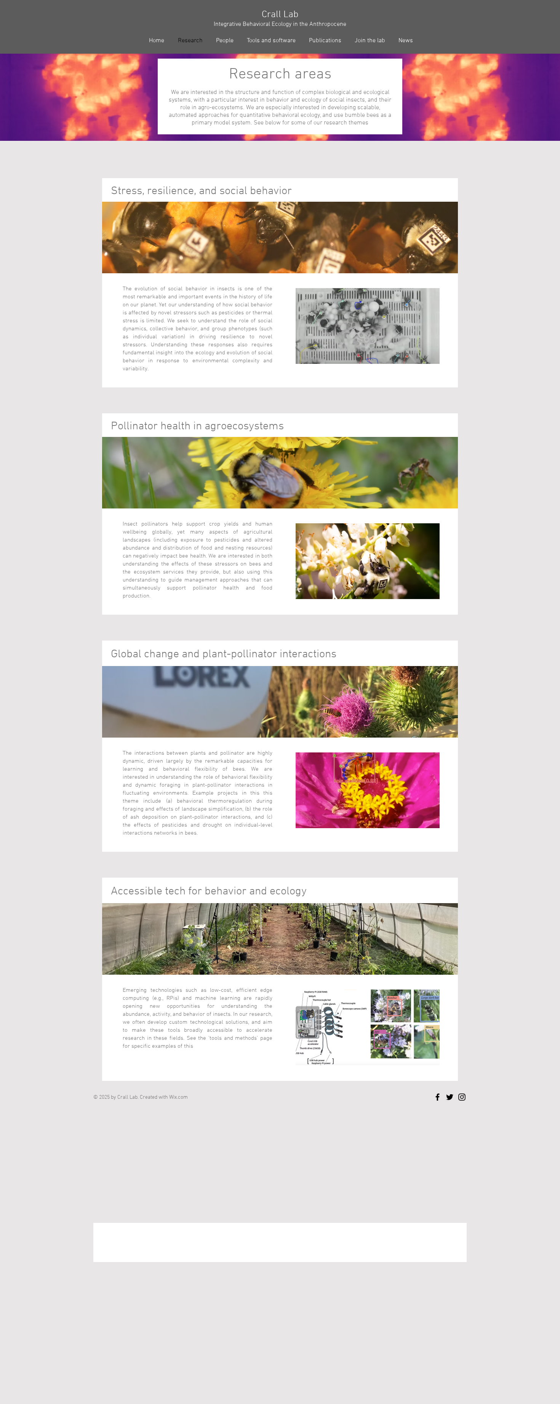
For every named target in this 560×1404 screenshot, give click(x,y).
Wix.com (178, 1097)
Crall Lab (280, 15)
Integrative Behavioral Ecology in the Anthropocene (280, 24)
